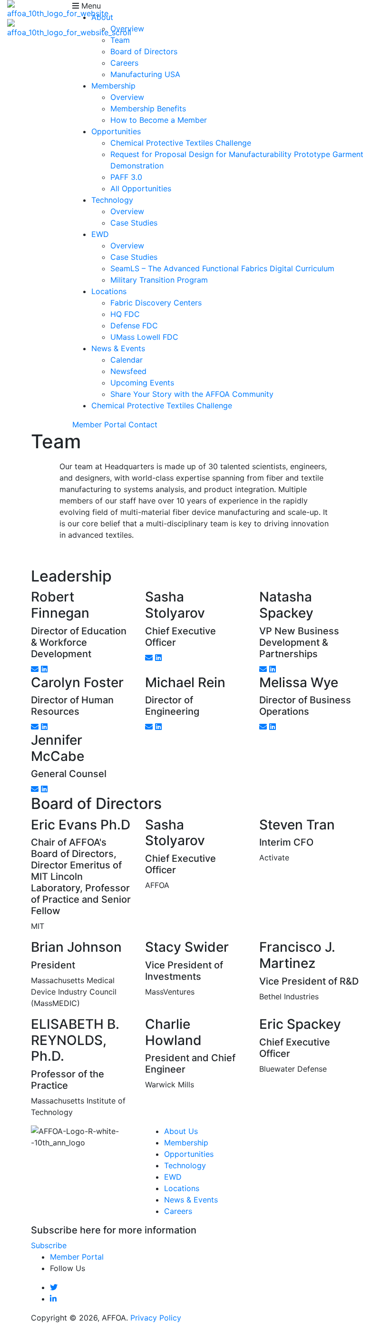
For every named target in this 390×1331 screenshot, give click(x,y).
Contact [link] (142, 424)
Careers (124, 63)
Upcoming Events (142, 382)
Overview (127, 28)
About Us (181, 1131)
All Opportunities (140, 188)
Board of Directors (143, 51)
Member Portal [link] (99, 424)
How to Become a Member (158, 120)
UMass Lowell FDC (144, 337)
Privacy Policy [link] (155, 1317)
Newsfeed (128, 371)
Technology (112, 200)
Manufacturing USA (145, 74)
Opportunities (116, 131)
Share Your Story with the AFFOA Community (191, 394)
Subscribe (49, 1245)
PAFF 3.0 (126, 177)
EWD (100, 234)
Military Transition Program (159, 280)
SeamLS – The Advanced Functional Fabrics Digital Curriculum (222, 268)
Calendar (126, 360)
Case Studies (133, 222)
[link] (54, 1287)
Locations (109, 291)
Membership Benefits (148, 108)
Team (120, 40)
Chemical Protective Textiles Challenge (180, 143)
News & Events (118, 348)
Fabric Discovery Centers (156, 302)
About (102, 17)
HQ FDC (125, 314)
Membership (113, 85)
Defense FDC (134, 325)
